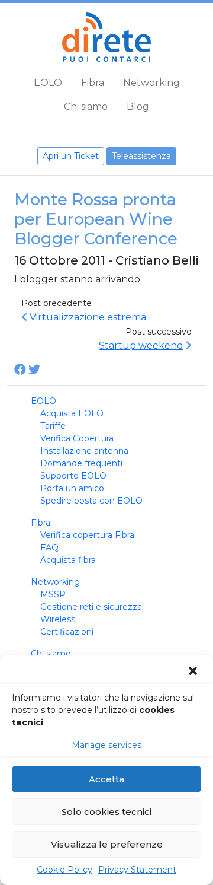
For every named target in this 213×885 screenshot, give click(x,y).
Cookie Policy (64, 869)
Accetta (106, 779)
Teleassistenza (141, 156)
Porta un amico (72, 488)
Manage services (106, 745)
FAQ (49, 547)
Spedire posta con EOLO (91, 500)
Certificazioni (66, 631)
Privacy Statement (137, 869)
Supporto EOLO (73, 475)
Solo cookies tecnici (106, 811)
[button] (194, 671)
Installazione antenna (84, 450)
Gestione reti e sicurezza (91, 606)
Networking (151, 82)
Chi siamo (86, 106)
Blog (138, 106)
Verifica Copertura (77, 438)
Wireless (57, 619)
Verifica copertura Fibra (87, 535)
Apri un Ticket (71, 156)
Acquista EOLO (72, 413)
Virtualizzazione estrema (88, 317)
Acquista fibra (68, 560)
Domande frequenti (81, 463)
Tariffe (53, 426)
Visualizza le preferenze (107, 844)
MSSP (53, 594)
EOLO (48, 82)
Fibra (92, 82)
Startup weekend (141, 345)
